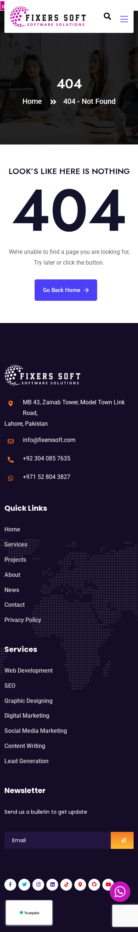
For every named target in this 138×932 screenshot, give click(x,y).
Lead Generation (26, 761)
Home (34, 101)
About (12, 574)
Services (15, 544)
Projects (15, 559)
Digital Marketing (26, 715)
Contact (14, 604)
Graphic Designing (28, 700)
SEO (9, 685)
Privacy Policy (22, 619)
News (11, 589)
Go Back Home (61, 290)
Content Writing (24, 745)
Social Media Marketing (35, 730)
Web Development (28, 670)
